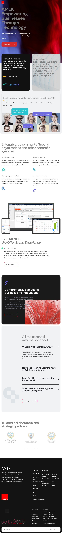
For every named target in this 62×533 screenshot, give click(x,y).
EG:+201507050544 (38, 482)
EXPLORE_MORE (10, 264)
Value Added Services (49, 523)
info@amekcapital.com (39, 499)
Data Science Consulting (50, 518)
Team (33, 521)
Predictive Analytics (48, 521)
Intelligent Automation (49, 514)
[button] (24, 448)
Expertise (34, 514)
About (33, 512)
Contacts (34, 523)
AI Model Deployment (49, 512)
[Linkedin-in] (33, 492)
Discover (7, 44)
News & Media (36, 518)
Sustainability (35, 516)
